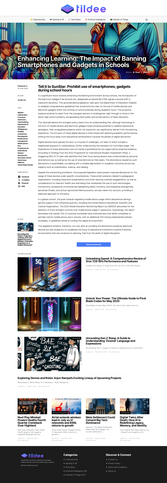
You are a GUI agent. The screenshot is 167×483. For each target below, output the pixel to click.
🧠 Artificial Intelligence (95, 19)
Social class (22, 160)
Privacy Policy (114, 463)
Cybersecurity (125, 413)
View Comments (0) (93, 244)
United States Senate (25, 165)
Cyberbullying (23, 122)
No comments (34, 72)
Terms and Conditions (117, 467)
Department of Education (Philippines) (23, 126)
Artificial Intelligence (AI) (76, 471)
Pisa (19, 146)
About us (112, 471)
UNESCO (21, 162)
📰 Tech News (74, 19)
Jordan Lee (22, 100)
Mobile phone (23, 143)
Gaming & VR (26, 53)
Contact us (113, 459)
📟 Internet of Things (119, 19)
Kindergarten (22, 136)
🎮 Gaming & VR (57, 19)
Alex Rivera (55, 438)
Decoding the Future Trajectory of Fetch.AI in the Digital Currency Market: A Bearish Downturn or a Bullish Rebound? (25, 239)
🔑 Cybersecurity (37, 19)
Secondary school (24, 158)
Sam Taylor (89, 438)
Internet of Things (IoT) (60, 413)
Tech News (90, 413)
